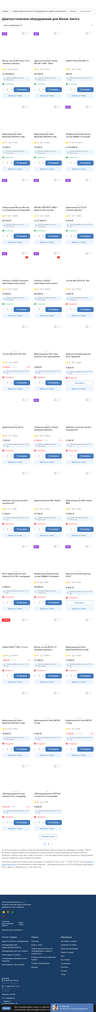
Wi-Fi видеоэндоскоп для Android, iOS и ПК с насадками (16, 575)
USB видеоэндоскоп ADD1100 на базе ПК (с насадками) (47, 794)
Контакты (35, 941)
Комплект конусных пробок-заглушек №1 (15, 501)
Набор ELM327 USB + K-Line (15, 647)
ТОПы (63, 974)
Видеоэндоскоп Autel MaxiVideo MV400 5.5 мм (13, 721)
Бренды (34, 967)
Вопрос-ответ (36, 945)
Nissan (73, 11)
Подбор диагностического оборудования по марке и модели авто (40, 11)
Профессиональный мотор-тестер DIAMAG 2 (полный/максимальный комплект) (78, 135)
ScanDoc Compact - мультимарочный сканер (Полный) (45, 282)
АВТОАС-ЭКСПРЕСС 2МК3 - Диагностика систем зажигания (46, 208)
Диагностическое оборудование (15, 941)
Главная (5, 11)
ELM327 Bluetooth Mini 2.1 (77, 61)
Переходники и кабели (11, 955)
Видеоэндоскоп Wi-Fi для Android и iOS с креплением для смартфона (46, 355)
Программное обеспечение (13, 965)
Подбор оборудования (40, 963)
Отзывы (64, 971)
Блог (63, 956)
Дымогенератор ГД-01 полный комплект (76, 208)
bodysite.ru (18, 930)
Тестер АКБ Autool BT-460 (77, 281)
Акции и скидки (67, 952)
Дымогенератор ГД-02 (12, 427)
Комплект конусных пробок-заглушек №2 (79, 428)
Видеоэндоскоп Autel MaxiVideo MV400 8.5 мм (77, 648)
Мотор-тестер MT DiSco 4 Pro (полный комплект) (16, 62)
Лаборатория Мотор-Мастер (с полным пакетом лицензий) (16, 208)
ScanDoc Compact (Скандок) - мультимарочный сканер (15, 282)
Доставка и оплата (68, 941)
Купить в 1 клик (15, 96)
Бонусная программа (69, 949)
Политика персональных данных (7, 923)
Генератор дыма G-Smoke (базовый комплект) (46, 428)
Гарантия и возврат (69, 945)
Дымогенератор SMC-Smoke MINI (79, 501)
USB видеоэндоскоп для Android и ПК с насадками (14, 794)
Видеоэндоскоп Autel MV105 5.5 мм (79, 721)
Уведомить (80, 383)
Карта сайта (20, 923)
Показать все (48, 836)
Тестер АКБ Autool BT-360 (14, 354)
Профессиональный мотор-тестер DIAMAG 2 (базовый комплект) (46, 575)
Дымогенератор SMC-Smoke (47, 500)
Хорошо (6, 1008)
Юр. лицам (65, 960)
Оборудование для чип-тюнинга (15, 951)
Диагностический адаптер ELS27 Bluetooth (78, 355)
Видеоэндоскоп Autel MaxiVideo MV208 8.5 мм (45, 135)
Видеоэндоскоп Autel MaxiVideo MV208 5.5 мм (13, 135)
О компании (65, 963)
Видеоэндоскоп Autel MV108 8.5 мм (47, 721)
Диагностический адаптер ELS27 (78, 575)
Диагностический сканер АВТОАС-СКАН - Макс (45, 62)
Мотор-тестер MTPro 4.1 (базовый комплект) (45, 648)
